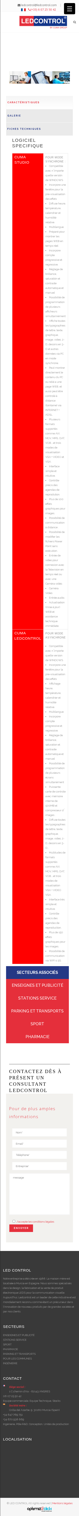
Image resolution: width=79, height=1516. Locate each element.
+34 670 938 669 (13, 1419)
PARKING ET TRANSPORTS (37, 1011)
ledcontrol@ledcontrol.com (38, 5)
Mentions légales (62, 1503)
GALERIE (14, 115)
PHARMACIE (37, 1036)
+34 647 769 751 (13, 1414)
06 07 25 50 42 (12, 1396)
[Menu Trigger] (69, 8)
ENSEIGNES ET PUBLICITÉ (37, 985)
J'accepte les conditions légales (35, 1221)
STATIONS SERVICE (37, 998)
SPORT (37, 1023)
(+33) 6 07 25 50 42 (43, 9)
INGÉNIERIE (10, 1363)
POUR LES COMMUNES (17, 1358)
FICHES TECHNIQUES (24, 129)
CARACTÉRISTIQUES (23, 102)
